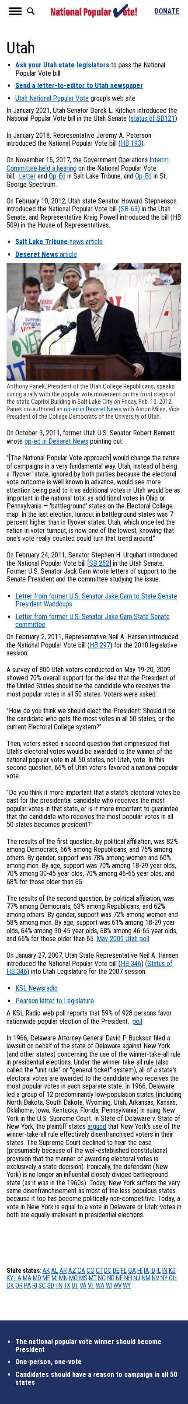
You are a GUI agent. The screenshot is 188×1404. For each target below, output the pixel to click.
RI (34, 1285)
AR (63, 1270)
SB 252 (99, 563)
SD (50, 1285)
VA (83, 1285)
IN (164, 1270)
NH (128, 1278)
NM (146, 1278)
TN (59, 1285)
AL (54, 1270)
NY (163, 1278)
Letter (27, 176)
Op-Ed (57, 176)
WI (109, 1285)
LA (17, 1278)
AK (46, 1270)
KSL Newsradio (36, 988)
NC (102, 1278)
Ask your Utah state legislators (62, 65)
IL (159, 1270)
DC (107, 1270)
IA (146, 1270)
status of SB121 (153, 118)
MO (73, 1278)
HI (140, 1270)
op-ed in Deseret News (93, 409)
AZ (72, 1270)
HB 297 (100, 645)
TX (67, 1285)
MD (37, 1278)
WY (127, 1285)
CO (90, 1270)
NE (119, 1278)
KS (172, 1270)
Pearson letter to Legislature (54, 1001)
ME (46, 1278)
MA (27, 1278)
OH (173, 1278)
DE (116, 1270)
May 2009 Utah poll (123, 939)
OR (19, 1285)
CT (99, 1270)
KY (10, 1278)
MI (55, 1278)
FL (124, 1270)
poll (137, 1021)
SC (42, 1285)
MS (83, 1278)
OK (10, 1285)
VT (91, 1285)
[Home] (94, 11)
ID (152, 1270)
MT (93, 1278)
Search (30, 11)
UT (75, 1285)
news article (59, 242)
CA (81, 1270)
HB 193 (131, 143)
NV (155, 1278)
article (46, 254)
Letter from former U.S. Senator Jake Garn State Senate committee (92, 621)
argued (96, 1126)
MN (63, 1278)
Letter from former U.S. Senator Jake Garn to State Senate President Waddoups (96, 600)
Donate (167, 11)
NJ (136, 1278)
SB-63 (129, 209)
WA (100, 1285)
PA (27, 1285)
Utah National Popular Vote (52, 98)
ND (111, 1278)
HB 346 (131, 963)
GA (132, 1270)
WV (117, 1285)
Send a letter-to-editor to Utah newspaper (79, 85)
